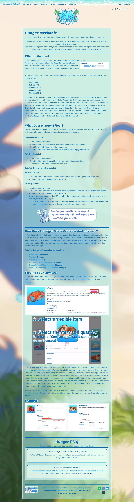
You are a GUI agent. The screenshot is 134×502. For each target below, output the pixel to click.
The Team (47, 488)
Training (32, 257)
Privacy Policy (78, 488)
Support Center (88, 446)
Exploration (33, 254)
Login (121, 4)
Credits (88, 488)
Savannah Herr (64, 490)
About (54, 488)
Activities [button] (44, 4)
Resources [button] (72, 4)
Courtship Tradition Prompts (40, 262)
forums (94, 367)
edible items (85, 276)
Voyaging (33, 260)
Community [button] (27, 4)
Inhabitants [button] (62, 4)
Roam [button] (36, 4)
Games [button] (52, 4)
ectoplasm (59, 243)
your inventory (83, 279)
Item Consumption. (45, 370)
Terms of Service (64, 488)
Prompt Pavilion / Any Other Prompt (43, 268)
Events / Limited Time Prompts (41, 265)
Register (127, 4)
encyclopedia (79, 390)
